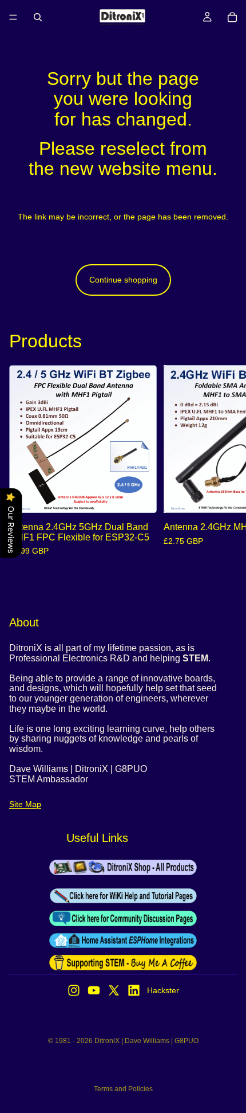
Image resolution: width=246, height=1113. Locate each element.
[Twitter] (114, 990)
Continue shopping (123, 279)
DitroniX (107, 1041)
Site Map (25, 804)
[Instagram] (74, 990)
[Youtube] (94, 990)
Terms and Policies (123, 1089)
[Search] (37, 17)
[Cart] (232, 17)
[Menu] (13, 17)
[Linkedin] (134, 990)
